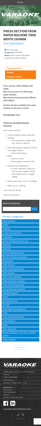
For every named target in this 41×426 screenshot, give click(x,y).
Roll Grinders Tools (10, 301)
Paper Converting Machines (13, 269)
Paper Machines (9, 273)
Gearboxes (7, 245)
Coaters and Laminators (12, 233)
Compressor (7, 237)
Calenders (7, 229)
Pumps (5, 297)
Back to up (20, 347)
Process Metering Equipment (14, 289)
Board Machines (9, 221)
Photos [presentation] (10, 72)
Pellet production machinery (14, 281)
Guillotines (7, 249)
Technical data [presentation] (14, 68)
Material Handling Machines (13, 253)
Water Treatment (9, 329)
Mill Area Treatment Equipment (15, 257)
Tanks (5, 313)
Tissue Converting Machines (13, 317)
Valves (5, 325)
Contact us (20, 418)
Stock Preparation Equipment (14, 309)
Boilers (5, 225)
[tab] (20, 68)
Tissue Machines (9, 321)
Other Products (9, 265)
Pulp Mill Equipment (10, 293)
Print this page (12, 50)
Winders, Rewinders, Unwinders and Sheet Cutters (19, 334)
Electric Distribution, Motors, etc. (16, 241)
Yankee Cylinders (9, 340)
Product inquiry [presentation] (14, 76)
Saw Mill (6, 305)
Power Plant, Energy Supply (13, 285)
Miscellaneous (8, 261)
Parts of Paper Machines (13, 43)
